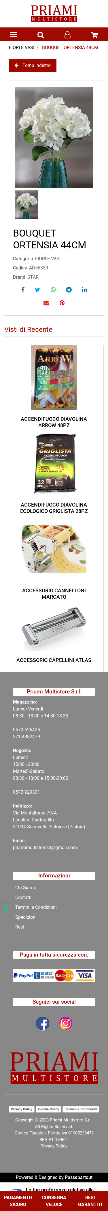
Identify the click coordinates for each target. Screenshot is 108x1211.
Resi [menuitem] (19, 927)
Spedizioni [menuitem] (26, 917)
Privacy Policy (21, 1109)
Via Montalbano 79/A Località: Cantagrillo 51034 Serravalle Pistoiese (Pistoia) (49, 819)
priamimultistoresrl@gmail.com (45, 847)
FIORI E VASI (21, 47)
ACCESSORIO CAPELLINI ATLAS (53, 660)
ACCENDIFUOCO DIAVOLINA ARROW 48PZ (54, 422)
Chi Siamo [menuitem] (25, 887)
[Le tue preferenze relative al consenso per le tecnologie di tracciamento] (5, 908)
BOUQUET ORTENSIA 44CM (70, 47)
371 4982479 (26, 736)
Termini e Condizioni (81, 1109)
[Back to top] (91, 1189)
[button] (54, 136)
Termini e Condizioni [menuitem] (36, 907)
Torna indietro (36, 65)
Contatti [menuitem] (23, 897)
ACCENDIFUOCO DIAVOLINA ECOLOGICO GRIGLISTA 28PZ (54, 508)
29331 (33, 792)
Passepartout (78, 1177)
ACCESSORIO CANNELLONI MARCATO (54, 593)
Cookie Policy (48, 1109)
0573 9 (20, 792)
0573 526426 (26, 729)
